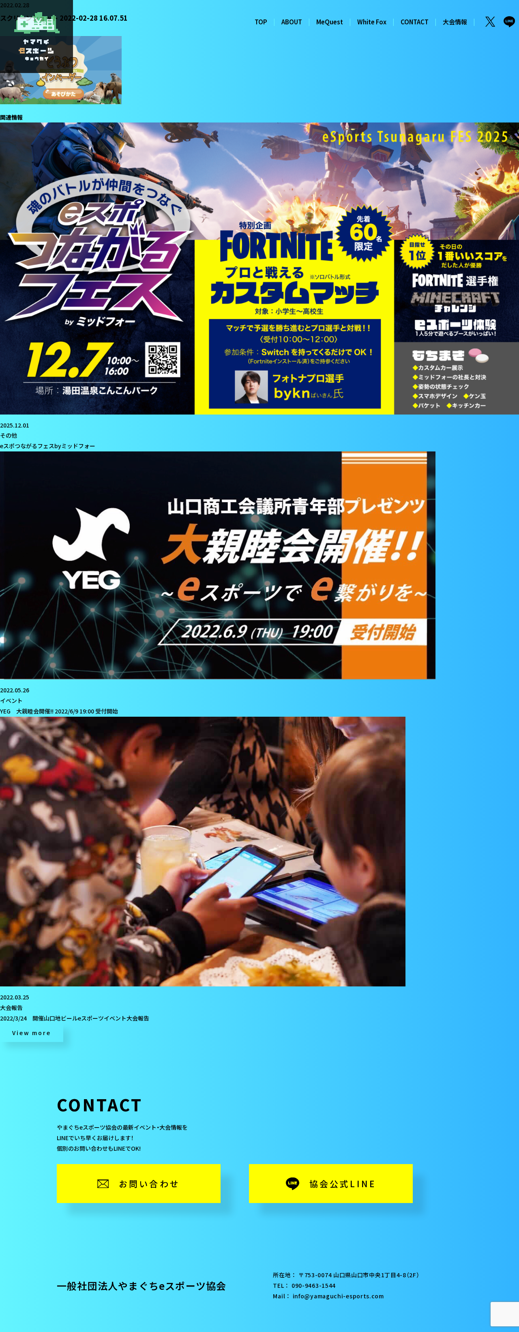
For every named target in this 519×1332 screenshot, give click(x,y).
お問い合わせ (149, 1183)
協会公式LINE (342, 1183)
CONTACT (415, 21)
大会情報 (455, 21)
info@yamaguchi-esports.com (338, 1296)
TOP (261, 21)
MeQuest (329, 21)
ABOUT (291, 21)
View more (31, 1033)
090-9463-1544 (314, 1285)
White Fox (371, 21)
